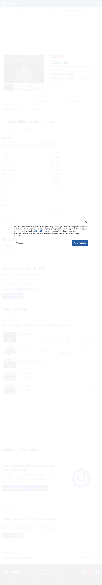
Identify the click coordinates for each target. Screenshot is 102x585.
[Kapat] (86, 222)
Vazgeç (19, 243)
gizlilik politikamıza (40, 231)
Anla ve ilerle (80, 243)
